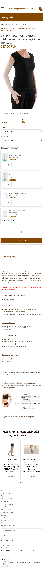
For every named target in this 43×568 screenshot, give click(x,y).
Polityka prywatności (8, 525)
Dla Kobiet (4, 515)
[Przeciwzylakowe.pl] (18, 9)
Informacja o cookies (8, 562)
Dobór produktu (6, 493)
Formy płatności (6, 509)
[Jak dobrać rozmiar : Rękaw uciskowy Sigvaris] (21, 401)
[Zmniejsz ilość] (4, 164)
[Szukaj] (32, 8)
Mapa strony (5, 520)
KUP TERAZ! (22, 240)
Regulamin (4, 501)
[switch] (4, 564)
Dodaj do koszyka (11, 475)
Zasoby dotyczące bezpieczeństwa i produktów (19, 113)
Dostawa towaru (7, 504)
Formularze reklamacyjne (9, 507)
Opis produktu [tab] (9, 257)
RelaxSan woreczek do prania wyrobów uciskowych (17, 213)
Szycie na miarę (6, 499)
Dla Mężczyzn (5, 518)
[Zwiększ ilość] (13, 164)
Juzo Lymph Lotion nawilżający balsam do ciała (17, 176)
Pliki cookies (5, 523)
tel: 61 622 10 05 (8, 545)
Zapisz (7, 536)
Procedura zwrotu (7, 512)
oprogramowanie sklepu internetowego (28, 562)
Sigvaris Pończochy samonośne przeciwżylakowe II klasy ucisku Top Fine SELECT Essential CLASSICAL (11, 467)
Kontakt (3, 491)
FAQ (2, 496)
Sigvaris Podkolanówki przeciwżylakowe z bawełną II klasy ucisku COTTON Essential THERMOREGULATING (32, 467)
